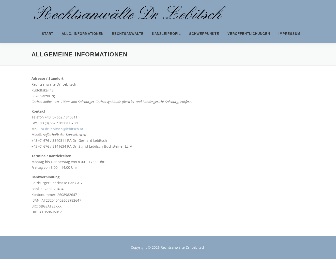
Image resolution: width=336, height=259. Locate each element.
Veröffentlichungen (249, 34)
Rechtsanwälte (128, 34)
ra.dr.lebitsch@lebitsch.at (62, 129)
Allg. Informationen (83, 34)
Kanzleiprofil (166, 34)
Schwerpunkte (204, 34)
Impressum (289, 34)
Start (47, 34)
